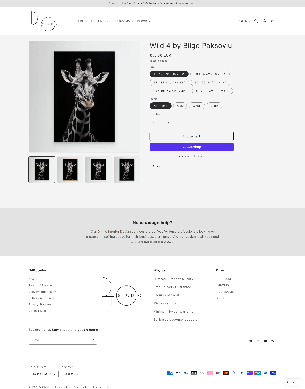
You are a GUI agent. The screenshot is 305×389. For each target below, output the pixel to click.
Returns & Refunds (41, 298)
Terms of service (102, 387)
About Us (35, 279)
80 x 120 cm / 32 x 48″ (212, 91)
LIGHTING (222, 285)
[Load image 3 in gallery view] (98, 169)
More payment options (192, 156)
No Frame (161, 105)
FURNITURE (224, 279)
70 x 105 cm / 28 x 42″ (170, 91)
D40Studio (44, 387)
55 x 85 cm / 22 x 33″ (169, 82)
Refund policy (62, 387)
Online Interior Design (114, 231)
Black (214, 105)
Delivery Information (42, 291)
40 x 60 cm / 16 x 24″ (169, 74)
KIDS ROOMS (225, 291)
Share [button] (157, 166)
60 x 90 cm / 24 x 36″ (210, 82)
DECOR (221, 298)
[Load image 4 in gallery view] (127, 169)
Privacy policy (81, 387)
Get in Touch (37, 310)
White (197, 105)
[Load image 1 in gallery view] (42, 169)
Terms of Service (40, 285)
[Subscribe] (93, 340)
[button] (77, 21)
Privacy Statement (41, 304)
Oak (180, 105)
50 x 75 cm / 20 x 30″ (210, 74)
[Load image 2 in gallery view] (70, 169)
